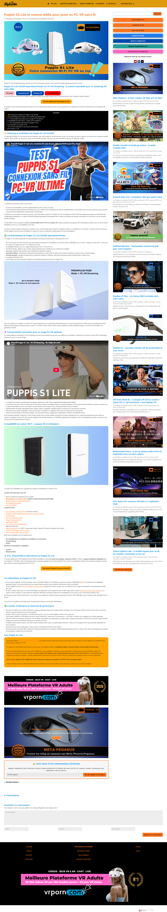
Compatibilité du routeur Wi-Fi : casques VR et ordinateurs (24, 120)
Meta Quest (153, 405)
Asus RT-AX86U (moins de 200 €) (32, 586)
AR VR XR (50, 18)
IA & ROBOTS (100, 3)
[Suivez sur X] (142, 61)
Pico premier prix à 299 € (13, 503)
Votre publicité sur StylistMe (83, 846)
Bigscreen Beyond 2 (12, 528)
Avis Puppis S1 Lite (13, 128)
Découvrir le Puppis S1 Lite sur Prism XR (56, 568)
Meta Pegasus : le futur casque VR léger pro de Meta (56, 729)
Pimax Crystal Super (12, 530)
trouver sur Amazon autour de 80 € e (91, 590)
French (143, 910)
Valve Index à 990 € (12, 522)
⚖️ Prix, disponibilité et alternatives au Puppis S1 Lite (22, 122)
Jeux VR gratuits (124, 202)
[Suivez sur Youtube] (135, 61)
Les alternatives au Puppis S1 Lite (17, 124)
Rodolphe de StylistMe (14, 18)
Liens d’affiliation (83, 855)
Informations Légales (83, 851)
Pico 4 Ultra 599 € (11, 505)
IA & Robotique (147, 252)
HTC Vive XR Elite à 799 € (14, 518)
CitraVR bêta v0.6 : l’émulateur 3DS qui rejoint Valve (137, 197)
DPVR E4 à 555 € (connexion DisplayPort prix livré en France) (25, 513)
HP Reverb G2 (10, 516)
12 (61, 754)
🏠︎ (48, 3)
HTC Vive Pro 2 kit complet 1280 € (16, 524)
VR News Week (121, 407)
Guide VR (152, 151)
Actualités (43, 18)
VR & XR (53, 3)
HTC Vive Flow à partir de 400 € (16, 511)
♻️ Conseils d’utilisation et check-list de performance (22, 126)
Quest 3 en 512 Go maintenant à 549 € (18, 501)
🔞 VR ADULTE (110, 3)
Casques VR (38, 93)
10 (58, 754)
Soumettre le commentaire (153, 834)
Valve (114, 407)
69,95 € (82, 582)
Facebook (29, 846)
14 (64, 754)
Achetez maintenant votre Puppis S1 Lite (56, 101)
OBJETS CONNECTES (87, 3)
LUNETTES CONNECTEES (68, 3)
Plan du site (29, 859)
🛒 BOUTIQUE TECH (125, 3)
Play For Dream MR (12, 532)
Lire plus (56, 738)
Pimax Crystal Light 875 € (14, 520)
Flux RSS (29, 855)
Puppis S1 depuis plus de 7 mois (29, 640)
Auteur (138, 851)
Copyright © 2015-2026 (83, 859)
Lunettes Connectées (149, 302)
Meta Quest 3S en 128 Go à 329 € (16, 499)
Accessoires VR (35, 18)
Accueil (138, 846)
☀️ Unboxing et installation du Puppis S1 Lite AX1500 (22, 114)
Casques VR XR (154, 101)
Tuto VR (117, 153)
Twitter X (29, 851)
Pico (158, 405)
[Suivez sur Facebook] (138, 61)
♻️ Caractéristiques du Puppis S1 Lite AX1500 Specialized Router (26, 117)
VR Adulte (9, 93)
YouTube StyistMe (53, 93)
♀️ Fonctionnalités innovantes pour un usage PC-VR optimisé (25, 119)
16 (67, 754)
